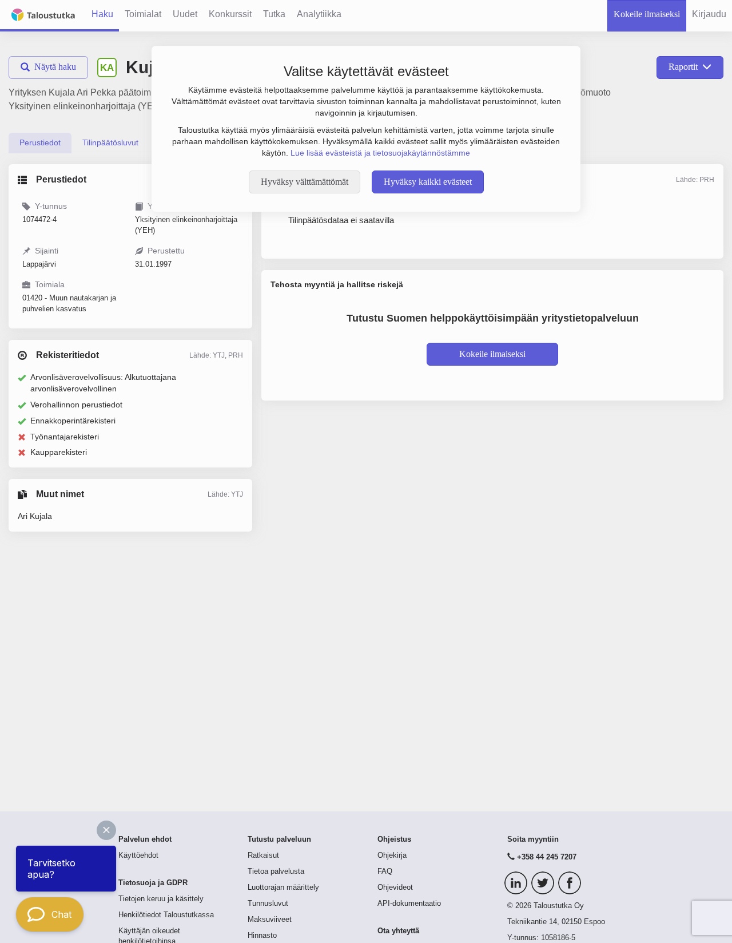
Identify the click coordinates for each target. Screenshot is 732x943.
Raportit (683, 67)
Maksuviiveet (270, 920)
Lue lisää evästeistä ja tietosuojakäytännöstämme (380, 152)
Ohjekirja (392, 855)
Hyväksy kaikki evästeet (428, 182)
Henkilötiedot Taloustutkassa (166, 915)
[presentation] (40, 143)
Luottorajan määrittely (283, 887)
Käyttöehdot (138, 855)
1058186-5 (558, 938)
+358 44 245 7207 (546, 857)
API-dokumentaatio (409, 904)
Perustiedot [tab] (40, 142)
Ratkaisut (263, 855)
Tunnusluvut (268, 904)
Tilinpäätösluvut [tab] (110, 142)
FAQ (384, 871)
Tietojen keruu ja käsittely (161, 899)
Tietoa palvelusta (276, 871)
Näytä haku (55, 67)
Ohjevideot (395, 887)
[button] (106, 830)
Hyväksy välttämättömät (304, 182)
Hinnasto (262, 936)
